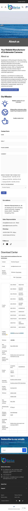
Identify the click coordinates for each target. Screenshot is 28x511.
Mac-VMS (12, 401)
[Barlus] (8, 463)
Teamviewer (18, 272)
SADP (11, 414)
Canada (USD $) (21, 1)
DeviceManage (13, 412)
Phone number (5, 147)
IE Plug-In (12, 407)
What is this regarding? (7, 184)
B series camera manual (15, 379)
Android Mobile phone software (5, 427)
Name (2, 134)
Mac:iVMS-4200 (14, 346)
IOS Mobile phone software (4, 421)
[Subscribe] (24, 450)
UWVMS (12, 340)
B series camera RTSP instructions (18, 383)
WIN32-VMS (13, 393)
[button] (1, 7)
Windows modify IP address (4, 414)
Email (3, 141)
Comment (3, 153)
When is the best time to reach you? (10, 175)
